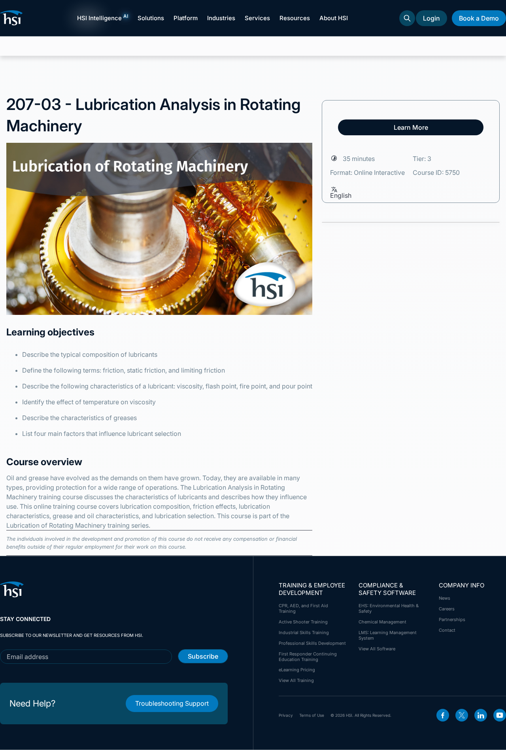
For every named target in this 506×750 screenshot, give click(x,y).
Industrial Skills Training (304, 632)
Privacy (286, 715)
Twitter (461, 715)
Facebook (442, 715)
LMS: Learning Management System (388, 635)
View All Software (377, 649)
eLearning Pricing (297, 669)
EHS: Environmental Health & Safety (389, 608)
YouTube (499, 715)
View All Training (296, 680)
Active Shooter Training (303, 622)
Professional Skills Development (312, 643)
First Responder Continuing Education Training (308, 656)
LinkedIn (480, 715)
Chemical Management (382, 622)
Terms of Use (311, 715)
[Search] (407, 18)
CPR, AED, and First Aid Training (303, 608)
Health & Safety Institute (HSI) (12, 17)
